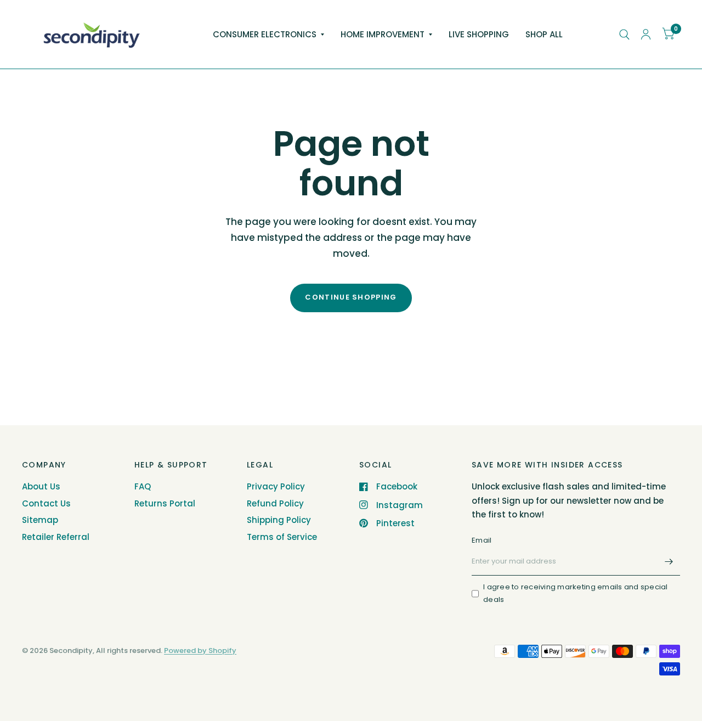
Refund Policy (275, 503)
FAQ (142, 486)
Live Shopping (479, 34)
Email (481, 540)
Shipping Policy (279, 520)
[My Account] (645, 34)
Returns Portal (164, 503)
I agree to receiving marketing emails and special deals (575, 593)
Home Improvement (382, 34)
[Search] (624, 34)
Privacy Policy (276, 486)
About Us (41, 486)
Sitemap (40, 520)
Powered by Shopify (200, 650)
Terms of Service (282, 537)
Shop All (544, 34)
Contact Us (46, 503)
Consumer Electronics (264, 34)
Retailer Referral (55, 537)
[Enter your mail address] (669, 561)
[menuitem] (268, 34)
